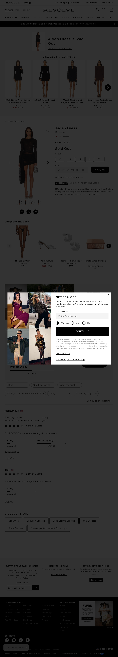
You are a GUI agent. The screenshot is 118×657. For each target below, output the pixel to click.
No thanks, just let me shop (70, 359)
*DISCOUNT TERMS (63, 354)
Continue (82, 331)
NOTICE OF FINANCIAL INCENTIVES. (92, 348)
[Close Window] (108, 294)
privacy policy (102, 346)
